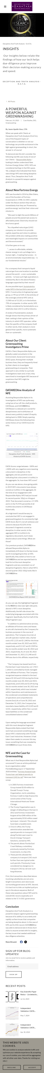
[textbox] (22, 966)
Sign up (14, 974)
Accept (32, 1067)
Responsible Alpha (23, 159)
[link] (22, 6)
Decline (12, 1067)
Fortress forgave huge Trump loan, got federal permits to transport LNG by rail (20, 774)
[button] (3, 6)
